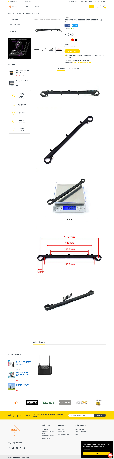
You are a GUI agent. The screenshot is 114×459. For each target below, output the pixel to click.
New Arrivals (14, 28)
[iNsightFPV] (13, 6)
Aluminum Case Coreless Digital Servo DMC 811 (23, 71)
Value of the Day (15, 25)
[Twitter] (13, 448)
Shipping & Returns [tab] (75, 68)
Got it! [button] (96, 453)
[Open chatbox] (110, 455)
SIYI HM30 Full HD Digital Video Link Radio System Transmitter (23, 362)
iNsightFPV (67, 17)
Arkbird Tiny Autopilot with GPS (22, 81)
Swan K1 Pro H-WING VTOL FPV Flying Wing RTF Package (22, 374)
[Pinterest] (21, 448)
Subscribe (100, 415)
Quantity (67, 44)
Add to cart (73, 51)
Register (98, 1)
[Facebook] (9, 448)
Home (9, 13)
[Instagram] (17, 448)
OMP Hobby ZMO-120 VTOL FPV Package (22, 384)
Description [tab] (61, 68)
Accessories (13, 31)
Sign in (104, 1)
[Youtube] (24, 448)
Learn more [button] (87, 449)
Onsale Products (14, 355)
